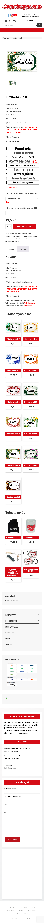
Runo (7, 639)
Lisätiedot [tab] (22, 249)
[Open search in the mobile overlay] (22, 25)
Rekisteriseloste (10, 768)
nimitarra (8, 242)
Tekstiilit (9, 645)
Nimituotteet (17, 236)
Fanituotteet (10, 615)
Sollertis (28, 918)
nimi (32, 239)
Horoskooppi (11, 621)
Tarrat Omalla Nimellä (30, 236)
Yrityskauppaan (29, 303)
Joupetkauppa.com (22, 7)
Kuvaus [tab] (12, 249)
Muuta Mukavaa (11, 627)
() (12, 20)
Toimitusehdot (9, 765)
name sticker (25, 239)
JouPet (21, 918)
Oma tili (31, 20)
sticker (14, 242)
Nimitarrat (8, 236)
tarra (19, 242)
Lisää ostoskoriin (24, 227)
